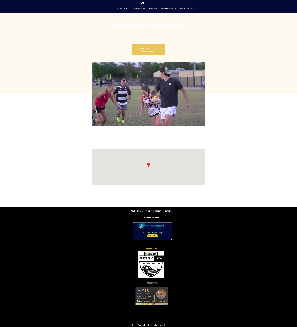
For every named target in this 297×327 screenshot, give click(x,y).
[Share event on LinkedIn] (112, 201)
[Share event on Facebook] (101, 201)
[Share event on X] (106, 201)
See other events (148, 51)
